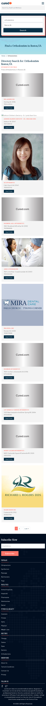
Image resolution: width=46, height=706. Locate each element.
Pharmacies (5, 597)
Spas (3, 646)
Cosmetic (4, 614)
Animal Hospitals (6, 589)
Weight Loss (5, 629)
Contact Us (5, 671)
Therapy (4, 638)
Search (23, 30)
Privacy (3, 674)
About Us (4, 663)
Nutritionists (5, 577)
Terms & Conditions (7, 667)
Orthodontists (6, 654)
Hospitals (4, 593)
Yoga (2, 581)
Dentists (4, 650)
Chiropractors (6, 565)
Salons (3, 642)
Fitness (3, 618)
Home (3, 56)
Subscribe (9, 553)
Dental (3, 605)
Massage (4, 573)
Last (26, 528)
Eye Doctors (5, 569)
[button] (22, 92)
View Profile (8, 108)
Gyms (3, 622)
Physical (4, 626)
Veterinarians (5, 601)
